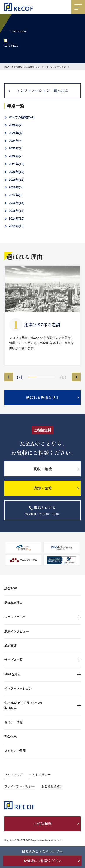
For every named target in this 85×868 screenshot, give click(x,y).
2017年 (15, 195)
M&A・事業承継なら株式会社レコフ (22, 67)
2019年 (16, 179)
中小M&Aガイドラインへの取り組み (23, 705)
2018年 (15, 187)
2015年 (16, 210)
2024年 (15, 140)
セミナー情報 (13, 722)
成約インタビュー (16, 631)
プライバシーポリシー (19, 786)
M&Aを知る (12, 674)
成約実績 (10, 645)
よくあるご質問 (15, 750)
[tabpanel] (42, 315)
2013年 (16, 226)
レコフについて (15, 617)
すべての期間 (21, 117)
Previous (8, 377)
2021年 (16, 164)
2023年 (15, 148)
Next (76, 377)
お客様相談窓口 (52, 786)
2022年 (15, 156)
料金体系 (10, 736)
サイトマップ (13, 774)
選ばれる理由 (13, 602)
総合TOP (10, 588)
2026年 (15, 125)
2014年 (16, 218)
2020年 (16, 172)
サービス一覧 (13, 659)
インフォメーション (56, 67)
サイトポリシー (40, 774)
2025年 (15, 133)
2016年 (16, 203)
